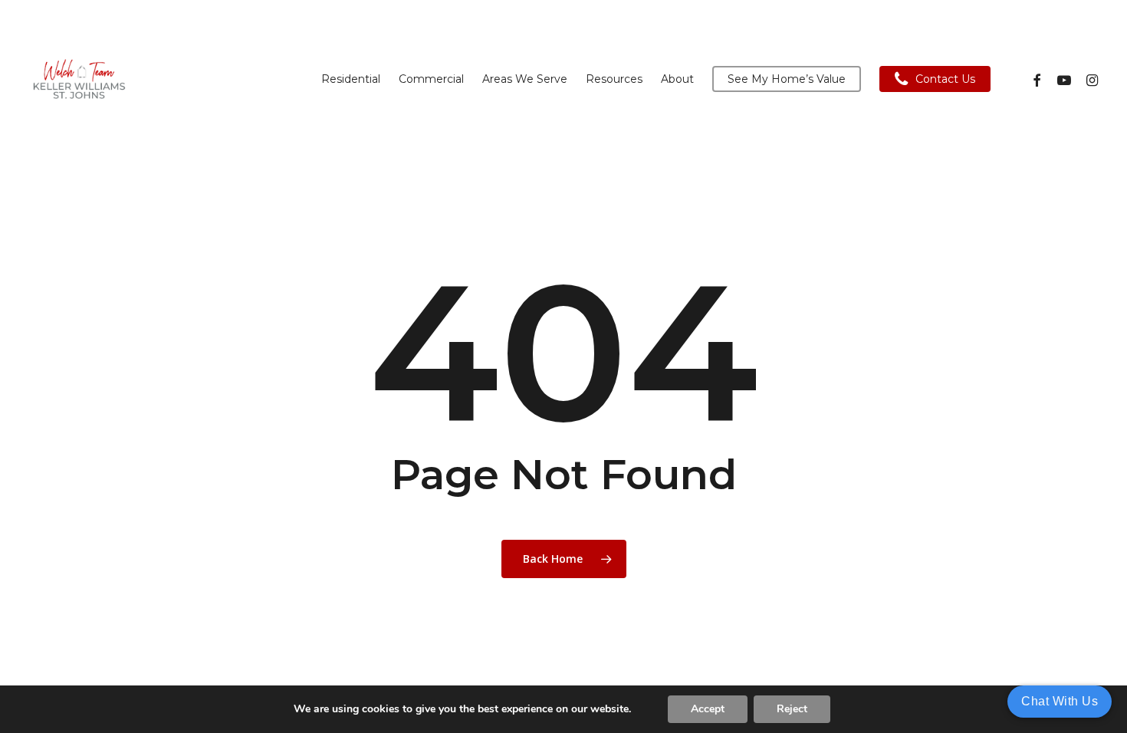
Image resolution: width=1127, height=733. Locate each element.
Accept (707, 709)
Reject (792, 709)
